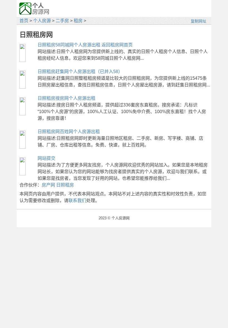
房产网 (48, 185)
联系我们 (77, 200)
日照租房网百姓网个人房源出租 (69, 131)
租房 (78, 20)
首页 (23, 20)
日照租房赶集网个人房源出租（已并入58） (80, 71)
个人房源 (42, 20)
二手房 (62, 20)
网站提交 (46, 158)
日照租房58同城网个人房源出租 (69, 45)
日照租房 (65, 185)
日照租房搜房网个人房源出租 (66, 98)
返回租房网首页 (117, 45)
